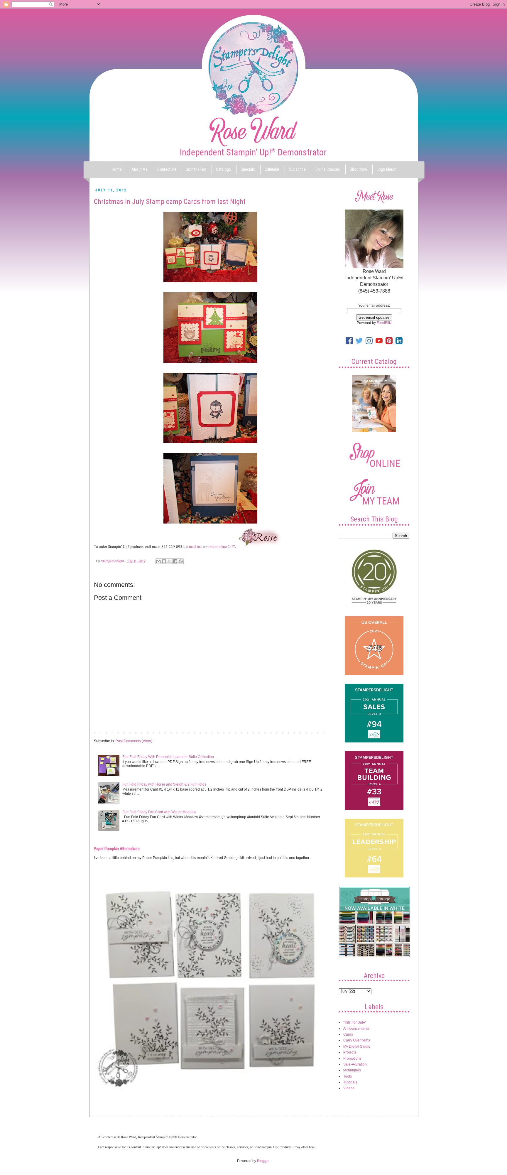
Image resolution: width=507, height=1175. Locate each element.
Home (117, 169)
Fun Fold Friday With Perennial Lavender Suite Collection (168, 757)
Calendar (272, 169)
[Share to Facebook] (175, 561)
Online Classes (327, 169)
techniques (352, 1070)
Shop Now (358, 169)
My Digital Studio (356, 1046)
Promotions (352, 1058)
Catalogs (223, 169)
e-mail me (194, 546)
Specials (248, 169)
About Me (139, 169)
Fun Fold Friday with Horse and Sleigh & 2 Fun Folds (164, 784)
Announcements (356, 1029)
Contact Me (166, 169)
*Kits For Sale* (354, 1022)
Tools (347, 1076)
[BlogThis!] (164, 561)
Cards (348, 1034)
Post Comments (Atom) (134, 741)
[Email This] (158, 561)
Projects (349, 1052)
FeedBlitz (384, 323)
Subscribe (297, 169)
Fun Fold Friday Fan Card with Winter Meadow (159, 812)
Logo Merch (386, 169)
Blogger (263, 1161)
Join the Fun (196, 169)
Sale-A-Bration (355, 1064)
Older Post (316, 732)
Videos (348, 1088)
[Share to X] (170, 561)
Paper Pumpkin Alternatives (117, 848)
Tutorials (350, 1082)
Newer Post (104, 732)
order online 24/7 (221, 546)
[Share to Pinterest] (181, 561)
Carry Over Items (356, 1040)
